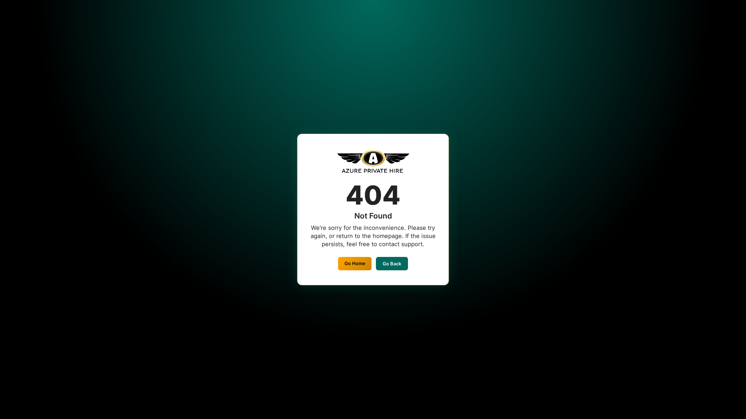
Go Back (392, 264)
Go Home (354, 263)
